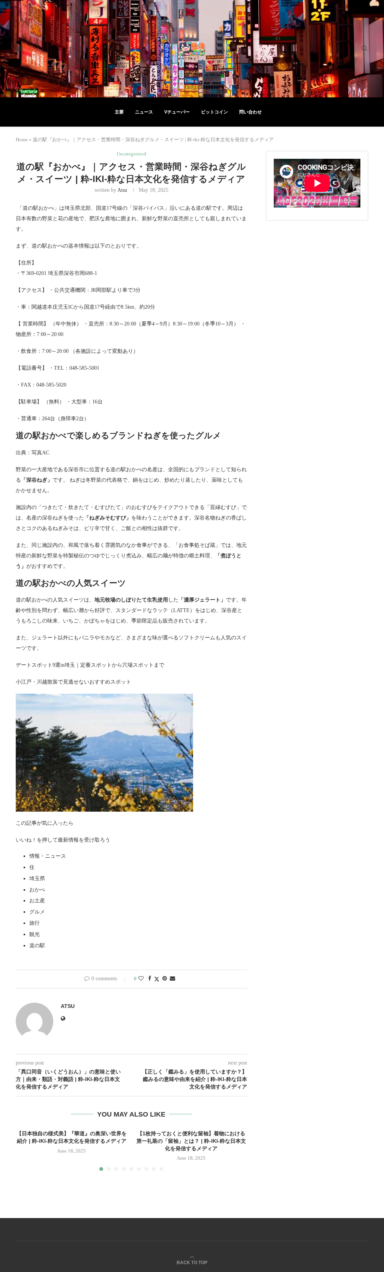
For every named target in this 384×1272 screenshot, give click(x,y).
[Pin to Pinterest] (164, 979)
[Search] (364, 49)
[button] (26, 1150)
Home (22, 139)
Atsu (122, 190)
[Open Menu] (19, 48)
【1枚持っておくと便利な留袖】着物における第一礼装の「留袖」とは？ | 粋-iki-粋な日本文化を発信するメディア (191, 1140)
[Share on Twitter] (156, 979)
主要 (119, 112)
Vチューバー (177, 112)
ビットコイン (214, 112)
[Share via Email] (172, 979)
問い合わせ (250, 112)
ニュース (144, 112)
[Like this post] (141, 979)
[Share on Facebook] (149, 979)
